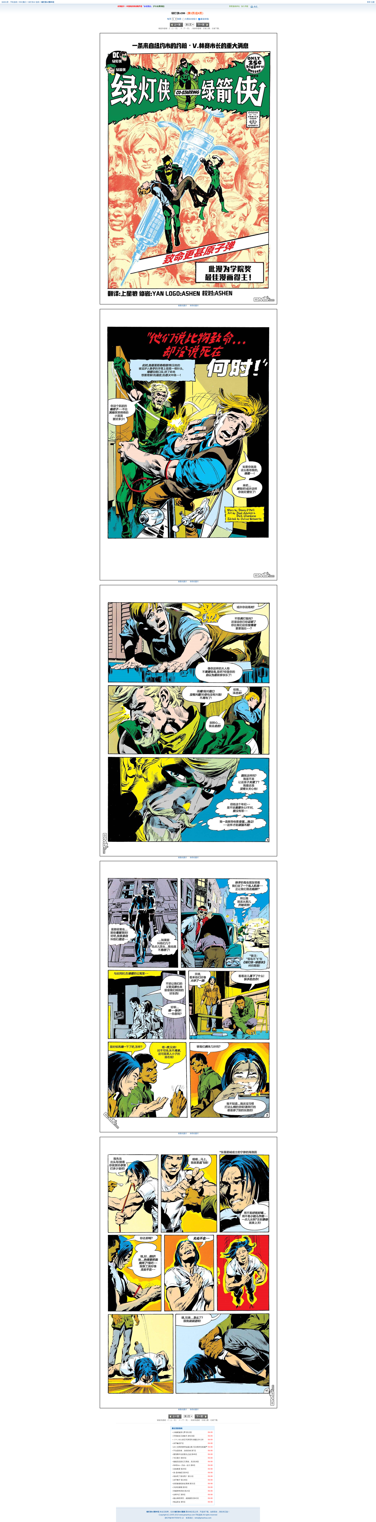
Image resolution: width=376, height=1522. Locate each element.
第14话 (187, 1491)
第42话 (196, 1498)
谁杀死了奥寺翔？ (180, 1476)
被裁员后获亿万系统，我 (183, 1462)
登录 (369, 2)
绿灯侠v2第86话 (47, 2)
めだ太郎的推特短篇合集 (183, 1447)
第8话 (193, 1465)
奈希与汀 (176, 1495)
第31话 (192, 1484)
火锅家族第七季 (179, 1432)
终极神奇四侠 (178, 1491)
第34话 (186, 1473)
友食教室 (176, 1469)
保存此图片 (194, 306)
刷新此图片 (182, 306)
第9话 (183, 1495)
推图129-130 (198, 1440)
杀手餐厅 (176, 1480)
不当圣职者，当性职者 (182, 1451)
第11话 (190, 1476)
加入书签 (244, 6)
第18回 (196, 1462)
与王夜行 (176, 1458)
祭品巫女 (176, 1502)
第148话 (184, 1480)
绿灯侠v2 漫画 (34, 2)
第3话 (185, 1487)
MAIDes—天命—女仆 (181, 1465)
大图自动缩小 (191, 19)
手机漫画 (13, 2)
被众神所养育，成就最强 (183, 1498)
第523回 (191, 1436)
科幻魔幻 (22, 2)
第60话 (183, 1458)
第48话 (194, 1454)
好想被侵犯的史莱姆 (181, 1484)
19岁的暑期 (177, 1487)
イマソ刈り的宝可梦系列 (183, 1440)
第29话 (183, 1469)
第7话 (181, 1443)
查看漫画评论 (234, 6)
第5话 (183, 1502)
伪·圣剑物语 (178, 1473)
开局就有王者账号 (180, 1436)
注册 (373, 2)
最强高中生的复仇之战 (182, 1454)
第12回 (189, 1432)
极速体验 (205, 19)
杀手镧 (176, 1443)
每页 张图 (174, 19)
